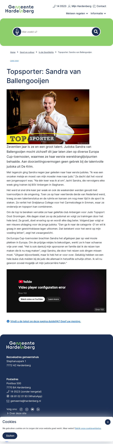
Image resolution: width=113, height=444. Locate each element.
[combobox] (55, 32)
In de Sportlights (46, 52)
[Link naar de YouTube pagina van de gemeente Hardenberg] (32, 409)
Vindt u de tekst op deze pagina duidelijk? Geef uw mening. (45, 321)
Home (12, 52)
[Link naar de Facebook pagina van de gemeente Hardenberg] (21, 409)
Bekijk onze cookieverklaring (88, 428)
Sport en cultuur (27, 52)
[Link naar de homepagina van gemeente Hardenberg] (20, 9)
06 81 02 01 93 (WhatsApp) (26, 396)
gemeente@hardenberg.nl (25, 400)
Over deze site (18, 413)
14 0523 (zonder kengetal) (26, 391)
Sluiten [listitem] (9, 435)
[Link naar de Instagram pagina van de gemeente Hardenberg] (27, 409)
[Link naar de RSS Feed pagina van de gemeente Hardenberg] (38, 409)
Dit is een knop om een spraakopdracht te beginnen (17, 31)
